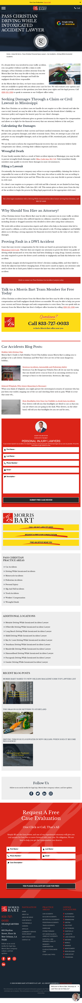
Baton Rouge (69, 916)
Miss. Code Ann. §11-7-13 (46, 159)
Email (8, 470)
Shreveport (69, 954)
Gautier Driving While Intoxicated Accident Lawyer (27, 662)
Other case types (48, 954)
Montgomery (70, 948)
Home (8, 54)
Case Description (16, 863)
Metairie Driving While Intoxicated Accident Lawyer (27, 623)
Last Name (10, 456)
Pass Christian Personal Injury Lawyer (34, 54)
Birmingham (69, 919)
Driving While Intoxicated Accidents (20, 571)
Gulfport (68, 925)
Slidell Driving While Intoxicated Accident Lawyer (26, 636)
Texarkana (69, 957)
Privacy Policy (66, 983)
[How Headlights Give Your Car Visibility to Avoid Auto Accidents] (11, 407)
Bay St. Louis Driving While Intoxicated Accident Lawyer (29, 640)
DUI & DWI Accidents (49, 916)
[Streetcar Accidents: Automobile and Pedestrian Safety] (11, 373)
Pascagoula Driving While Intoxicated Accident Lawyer (28, 658)
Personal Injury (12, 584)
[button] (66, 23)
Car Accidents (51, 54)
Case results (26, 920)
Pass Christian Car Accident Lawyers (46, 280)
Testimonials (27, 923)
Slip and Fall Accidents (15, 589)
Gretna (67, 922)
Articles (25, 929)
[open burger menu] (4, 8)
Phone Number (12, 463)
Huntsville (69, 931)
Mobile (67, 942)
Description (11, 476)
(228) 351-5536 (7, 92)
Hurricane (46, 928)
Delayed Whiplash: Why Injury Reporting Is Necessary (24, 386)
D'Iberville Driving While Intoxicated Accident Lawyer (28, 627)
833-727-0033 (41, 201)
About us (25, 914)
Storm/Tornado (48, 931)
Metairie (68, 940)
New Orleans (69, 951)
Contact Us (26, 940)
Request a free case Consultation (41, 535)
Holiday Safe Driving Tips (12, 352)
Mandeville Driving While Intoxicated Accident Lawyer (28, 649)
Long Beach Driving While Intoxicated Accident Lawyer (29, 631)
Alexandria (69, 914)
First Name (10, 449)
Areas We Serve (16, 54)
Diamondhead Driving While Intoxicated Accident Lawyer (29, 653)
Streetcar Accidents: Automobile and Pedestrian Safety (44, 367)
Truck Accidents (12, 593)
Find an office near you (41, 542)
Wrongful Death (12, 602)
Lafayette (68, 934)
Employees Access (28, 937)
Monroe (68, 945)
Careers (25, 926)
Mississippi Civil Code (10, 250)
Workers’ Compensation (15, 598)
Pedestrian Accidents (14, 580)
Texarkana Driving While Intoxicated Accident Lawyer (28, 645)
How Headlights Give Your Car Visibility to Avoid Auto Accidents (48, 401)
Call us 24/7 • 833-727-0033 (41, 527)
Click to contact (24, 280)
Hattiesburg (69, 928)
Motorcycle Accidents (14, 576)
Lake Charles (70, 937)
